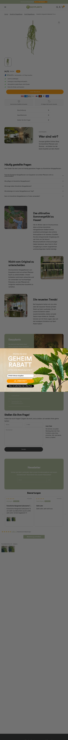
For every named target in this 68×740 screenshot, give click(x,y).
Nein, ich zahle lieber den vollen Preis (20, 386)
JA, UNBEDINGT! (20, 381)
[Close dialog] (67, 349)
